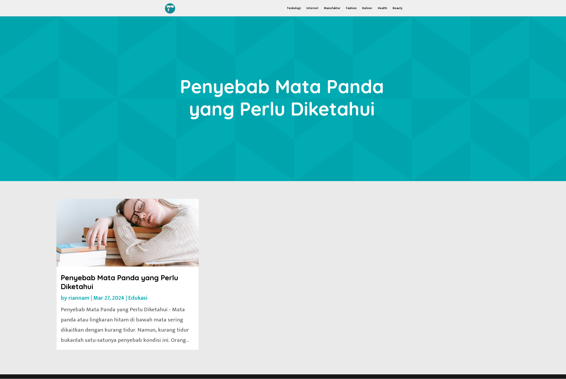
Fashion (351, 9)
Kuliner (367, 9)
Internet (312, 9)
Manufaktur (332, 9)
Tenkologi (294, 9)
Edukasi (137, 298)
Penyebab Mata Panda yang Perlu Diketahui (119, 282)
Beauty (397, 9)
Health (382, 9)
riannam (78, 298)
